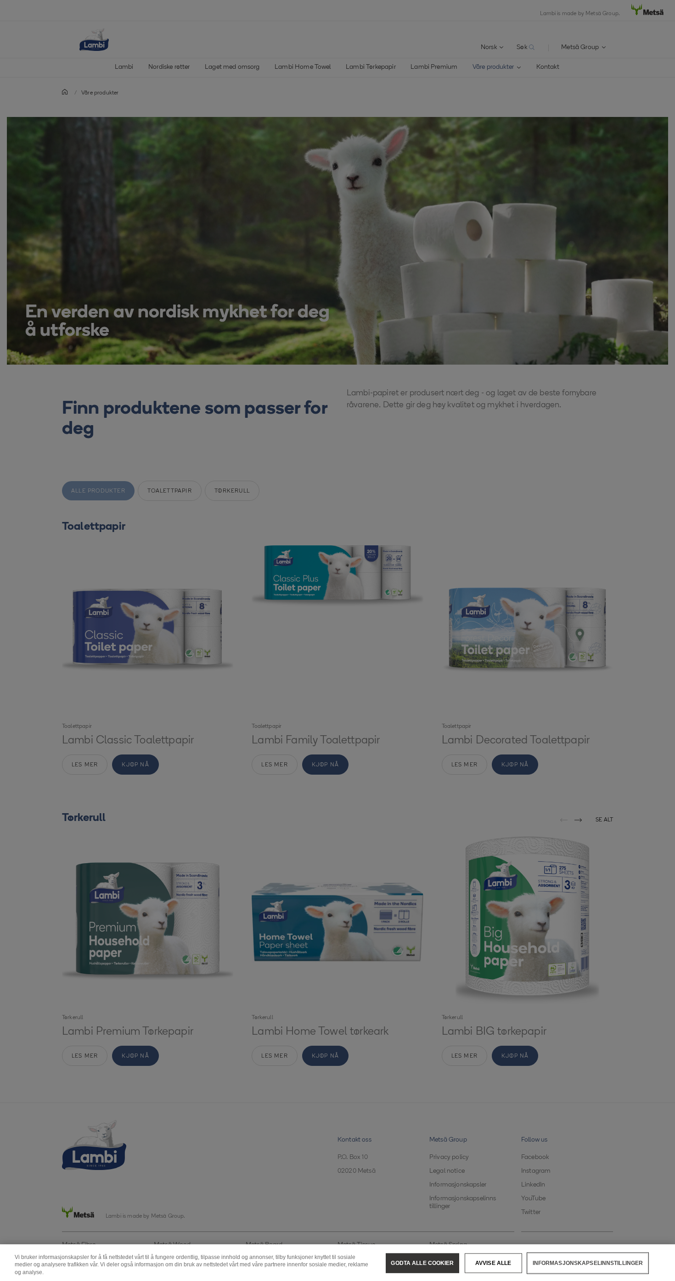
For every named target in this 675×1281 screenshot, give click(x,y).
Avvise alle (493, 1262)
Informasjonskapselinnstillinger (588, 1262)
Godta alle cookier (422, 1262)
